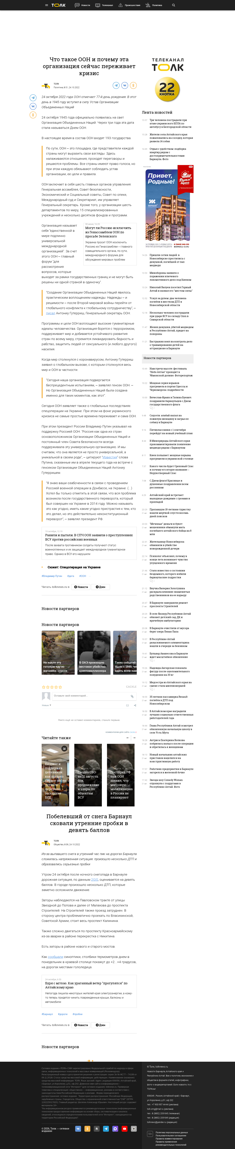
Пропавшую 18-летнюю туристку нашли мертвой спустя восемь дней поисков (170, 513)
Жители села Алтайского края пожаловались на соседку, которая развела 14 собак (171, 138)
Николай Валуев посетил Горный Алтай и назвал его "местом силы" (171, 289)
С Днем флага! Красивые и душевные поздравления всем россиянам (169, 484)
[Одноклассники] (133, 85)
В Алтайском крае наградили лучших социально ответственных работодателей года (171, 715)
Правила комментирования (169, 1139)
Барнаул (47, 1014)
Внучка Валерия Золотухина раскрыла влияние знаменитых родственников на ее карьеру (170, 592)
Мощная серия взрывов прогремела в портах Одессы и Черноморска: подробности (169, 386)
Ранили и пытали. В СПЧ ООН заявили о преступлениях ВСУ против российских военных (89, 537)
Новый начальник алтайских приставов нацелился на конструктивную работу (168, 758)
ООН (82, 576)
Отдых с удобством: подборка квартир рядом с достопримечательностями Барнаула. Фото (168, 154)
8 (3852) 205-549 (160, 1118)
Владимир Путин (52, 576)
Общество (58, 844)
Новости (85, 5)
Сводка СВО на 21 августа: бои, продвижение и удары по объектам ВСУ (88, 784)
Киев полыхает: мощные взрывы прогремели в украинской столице (171, 457)
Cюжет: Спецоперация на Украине (74, 567)
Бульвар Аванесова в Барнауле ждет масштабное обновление (169, 655)
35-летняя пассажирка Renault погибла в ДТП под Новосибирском (169, 700)
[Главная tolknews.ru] (58, 5)
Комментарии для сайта (121, 732)
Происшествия (132, 5)
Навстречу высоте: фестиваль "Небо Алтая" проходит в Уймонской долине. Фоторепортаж (171, 372)
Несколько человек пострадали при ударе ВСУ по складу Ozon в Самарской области (169, 316)
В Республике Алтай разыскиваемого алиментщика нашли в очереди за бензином (169, 642)
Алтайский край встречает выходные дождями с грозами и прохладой (170, 498)
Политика (157, 5)
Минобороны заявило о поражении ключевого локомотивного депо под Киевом (170, 276)
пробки (77, 1014)
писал (50, 313)
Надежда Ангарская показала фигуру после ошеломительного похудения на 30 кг (170, 671)
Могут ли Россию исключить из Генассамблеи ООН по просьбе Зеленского (108, 232)
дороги (62, 1014)
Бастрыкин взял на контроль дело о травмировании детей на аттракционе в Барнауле (171, 345)
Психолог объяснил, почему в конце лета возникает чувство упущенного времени (169, 559)
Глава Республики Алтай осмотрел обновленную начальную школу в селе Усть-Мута (171, 729)
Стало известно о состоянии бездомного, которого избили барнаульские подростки (168, 574)
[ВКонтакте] (124, 85)
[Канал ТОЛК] (100, 587)
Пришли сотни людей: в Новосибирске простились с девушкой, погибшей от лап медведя (167, 260)
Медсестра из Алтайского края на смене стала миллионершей (171, 684)
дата (70, 576)
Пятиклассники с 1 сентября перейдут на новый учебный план (171, 431)
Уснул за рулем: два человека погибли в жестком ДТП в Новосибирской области (168, 302)
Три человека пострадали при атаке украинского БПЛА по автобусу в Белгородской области (170, 123)
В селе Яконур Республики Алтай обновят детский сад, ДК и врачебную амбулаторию (170, 617)
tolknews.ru (162, 1066)
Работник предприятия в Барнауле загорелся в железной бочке (172, 770)
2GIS (94, 880)
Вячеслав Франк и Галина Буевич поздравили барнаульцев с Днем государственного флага (170, 401)
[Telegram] (116, 85)
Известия (110, 457)
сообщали (55, 957)
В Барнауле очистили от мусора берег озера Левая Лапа (169, 629)
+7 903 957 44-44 (160, 1104)
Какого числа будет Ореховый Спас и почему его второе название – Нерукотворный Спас (172, 470)
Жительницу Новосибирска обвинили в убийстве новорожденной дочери (167, 545)
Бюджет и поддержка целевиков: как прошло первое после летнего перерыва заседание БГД (55, 781)
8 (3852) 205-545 (160, 1113)
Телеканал (107, 5)
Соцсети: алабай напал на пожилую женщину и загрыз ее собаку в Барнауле (169, 419)
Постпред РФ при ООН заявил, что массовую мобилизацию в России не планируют (121, 784)
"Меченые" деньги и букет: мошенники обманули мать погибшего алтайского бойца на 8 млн (170, 529)
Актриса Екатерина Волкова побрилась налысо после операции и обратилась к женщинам (172, 743)
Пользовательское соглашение (171, 1135)
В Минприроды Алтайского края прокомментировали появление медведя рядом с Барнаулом (170, 444)
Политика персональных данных (172, 1132)
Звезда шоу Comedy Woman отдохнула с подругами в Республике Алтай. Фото (166, 783)
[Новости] (80, 587)
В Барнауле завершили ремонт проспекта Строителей (169, 604)
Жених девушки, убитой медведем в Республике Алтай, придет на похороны (172, 330)
